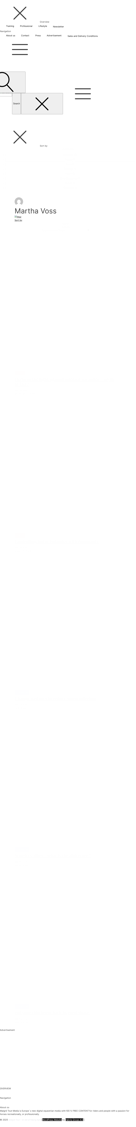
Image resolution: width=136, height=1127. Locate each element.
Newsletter (58, 26)
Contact (25, 35)
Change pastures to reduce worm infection (55, 698)
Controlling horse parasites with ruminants (57, 541)
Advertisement (54, 35)
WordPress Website (52, 1119)
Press (38, 35)
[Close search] (42, 103)
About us (10, 35)
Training (10, 26)
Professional (26, 26)
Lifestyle (43, 26)
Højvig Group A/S (74, 1119)
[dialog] (68, 21)
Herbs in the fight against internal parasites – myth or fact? (64, 381)
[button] (70, 155)
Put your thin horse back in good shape (52, 1012)
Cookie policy (7, 1123)
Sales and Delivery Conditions (83, 36)
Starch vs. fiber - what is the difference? (53, 855)
